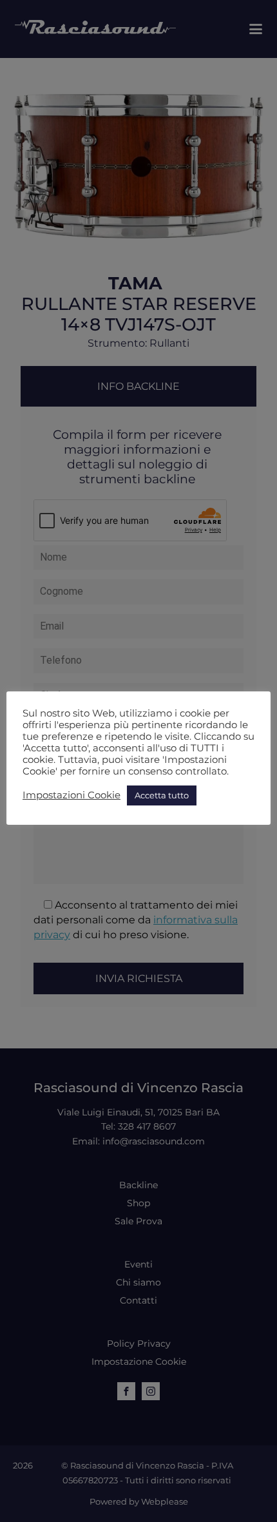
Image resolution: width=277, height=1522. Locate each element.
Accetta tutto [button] (162, 795)
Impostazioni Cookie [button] (71, 795)
